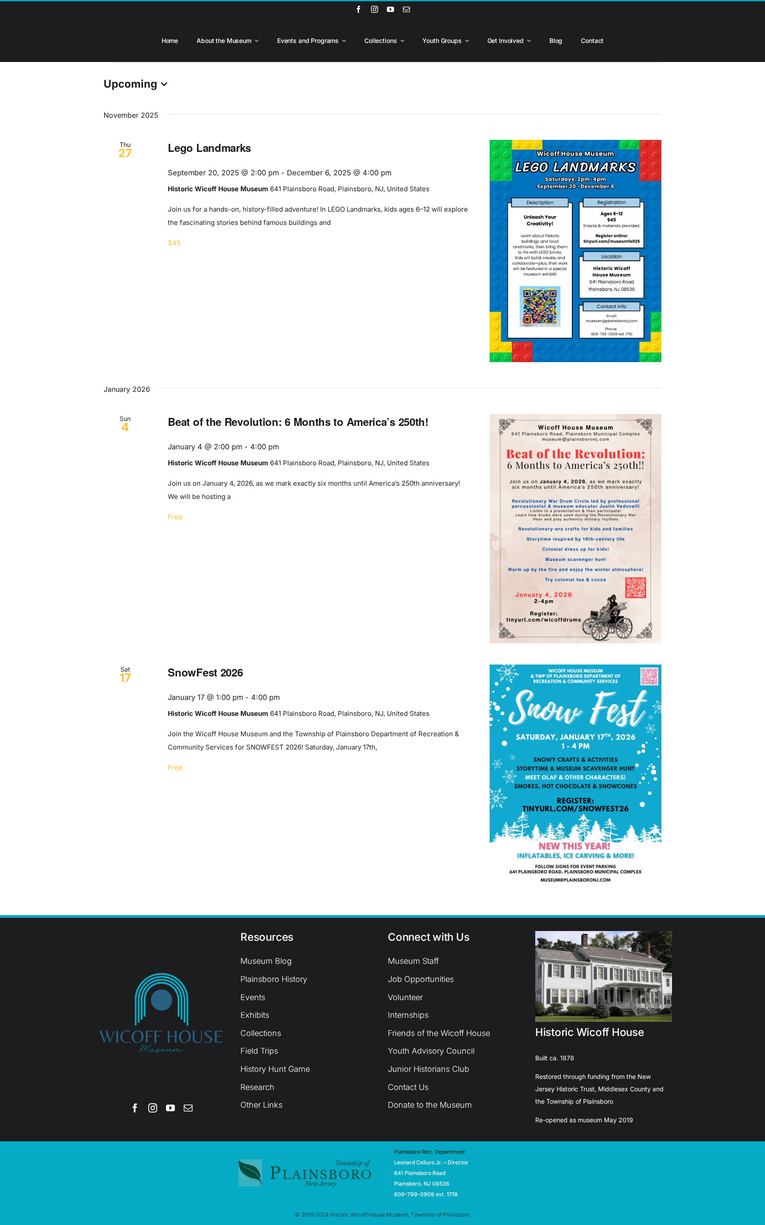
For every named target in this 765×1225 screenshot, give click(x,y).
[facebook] (358, 9)
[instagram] (374, 9)
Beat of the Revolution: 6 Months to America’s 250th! (298, 421)
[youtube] (390, 9)
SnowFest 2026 (205, 672)
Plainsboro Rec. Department (429, 1151)
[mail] (406, 9)
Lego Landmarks (209, 147)
